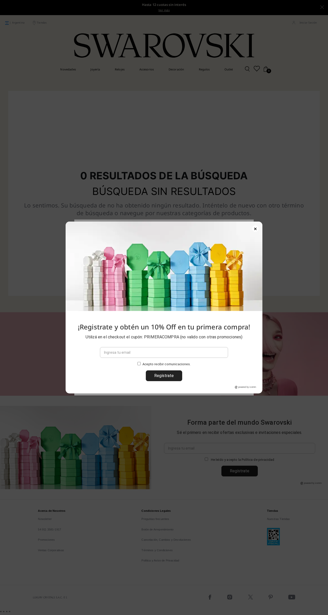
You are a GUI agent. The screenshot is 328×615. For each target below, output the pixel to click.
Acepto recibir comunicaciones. (166, 364)
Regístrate (164, 375)
